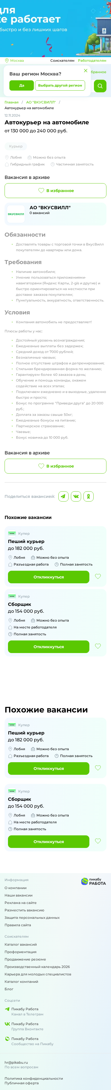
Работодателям (92, 60)
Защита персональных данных (32, 917)
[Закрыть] (86, 70)
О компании (15, 888)
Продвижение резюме (25, 959)
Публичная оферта (22, 1083)
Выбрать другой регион (60, 85)
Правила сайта (18, 925)
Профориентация (20, 952)
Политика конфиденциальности (34, 1078)
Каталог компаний (21, 981)
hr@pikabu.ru (16, 1062)
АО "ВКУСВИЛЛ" (41, 102)
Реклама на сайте (21, 903)
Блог (9, 989)
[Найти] (100, 86)
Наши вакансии (18, 895)
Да (21, 85)
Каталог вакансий (21, 944)
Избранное (96, 72)
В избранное (60, 190)
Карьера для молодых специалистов (38, 974)
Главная (11, 102)
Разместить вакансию (24, 910)
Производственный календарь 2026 (37, 967)
